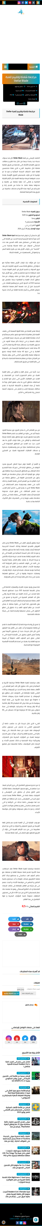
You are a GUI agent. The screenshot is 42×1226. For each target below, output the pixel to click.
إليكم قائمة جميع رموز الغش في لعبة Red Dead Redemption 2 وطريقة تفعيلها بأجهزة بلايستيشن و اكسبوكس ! (16, 1094)
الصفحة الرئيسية (30, 90)
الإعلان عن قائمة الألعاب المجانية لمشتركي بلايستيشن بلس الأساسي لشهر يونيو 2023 (17, 1110)
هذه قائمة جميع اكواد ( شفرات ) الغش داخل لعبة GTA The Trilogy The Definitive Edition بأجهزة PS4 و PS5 (16, 1153)
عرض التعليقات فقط (27, 993)
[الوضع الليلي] (36, 1220)
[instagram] (19, 2)
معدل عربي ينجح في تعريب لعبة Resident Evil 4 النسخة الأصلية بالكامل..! (17, 1064)
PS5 (11, 95)
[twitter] (26, 2)
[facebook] (22, 2)
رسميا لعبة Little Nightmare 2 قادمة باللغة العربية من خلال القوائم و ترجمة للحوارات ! (16, 1180)
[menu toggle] (38, 2)
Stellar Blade (31, 99)
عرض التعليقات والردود (10, 993)
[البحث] (4, 2)
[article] (21, 948)
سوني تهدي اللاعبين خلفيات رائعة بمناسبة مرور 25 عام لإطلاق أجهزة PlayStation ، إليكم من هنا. (17, 1124)
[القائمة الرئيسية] (5, 67)
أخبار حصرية (19, 90)
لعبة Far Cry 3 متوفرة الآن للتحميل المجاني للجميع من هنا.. (17, 1166)
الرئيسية (32, 66)
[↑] (21, 1214)
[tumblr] (33, 2)
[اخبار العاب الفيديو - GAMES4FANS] (21, 11)
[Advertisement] (21, 39)
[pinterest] (29, 2)
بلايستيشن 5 (18, 95)
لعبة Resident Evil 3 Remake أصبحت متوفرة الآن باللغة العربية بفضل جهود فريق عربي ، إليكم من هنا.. (16, 1194)
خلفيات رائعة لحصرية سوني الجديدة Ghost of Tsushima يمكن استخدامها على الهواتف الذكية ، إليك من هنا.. (16, 1139)
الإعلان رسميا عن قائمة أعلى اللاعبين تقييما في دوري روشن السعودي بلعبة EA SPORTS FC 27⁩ (16, 1078)
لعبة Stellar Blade (8, 235)
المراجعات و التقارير (30, 95)
